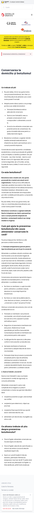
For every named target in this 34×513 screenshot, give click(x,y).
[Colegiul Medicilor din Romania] (26, 23)
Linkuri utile (6, 483)
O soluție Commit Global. (17, 2)
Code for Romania (7, 487)
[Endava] (26, 30)
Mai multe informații (18, 508)
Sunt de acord (7, 508)
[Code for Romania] (11, 23)
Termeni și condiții (7, 490)
